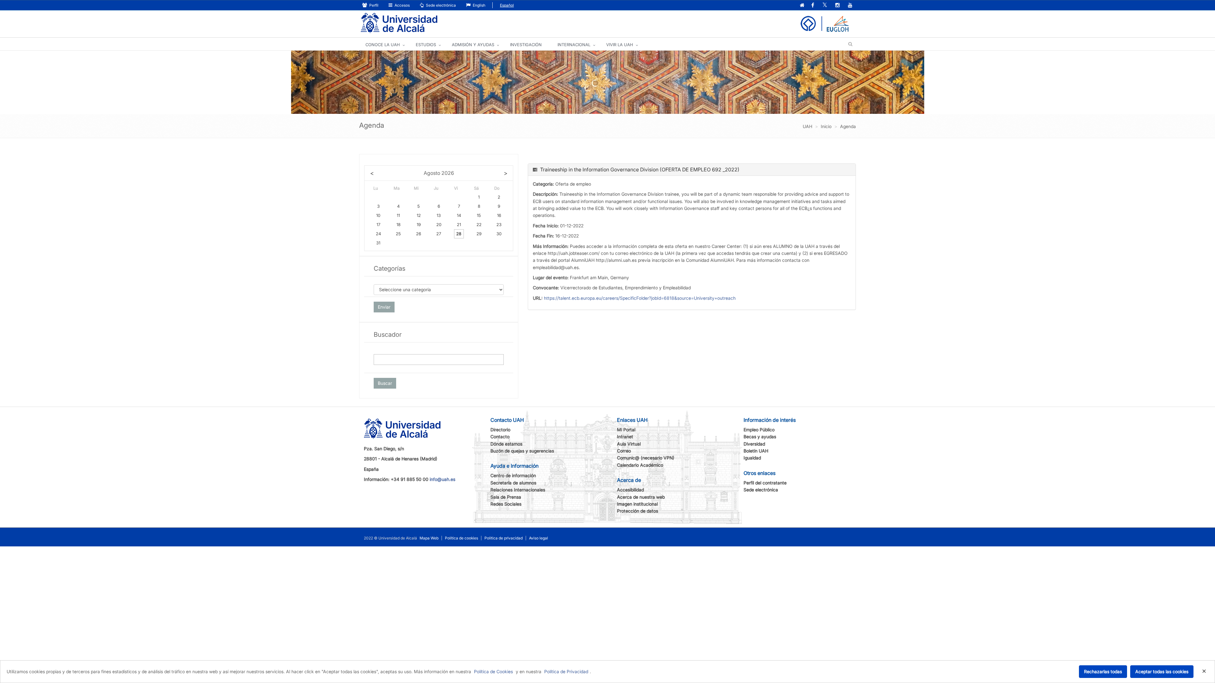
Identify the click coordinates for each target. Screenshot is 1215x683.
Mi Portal (626, 429)
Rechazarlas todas (1103, 671)
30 (499, 233)
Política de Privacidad (566, 671)
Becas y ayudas (760, 436)
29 (479, 233)
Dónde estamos (506, 443)
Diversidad (754, 443)
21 (459, 224)
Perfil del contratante (765, 482)
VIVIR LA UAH (619, 44)
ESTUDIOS (426, 44)
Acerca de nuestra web (641, 497)
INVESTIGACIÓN (526, 44)
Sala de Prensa (505, 497)
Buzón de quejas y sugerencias (522, 450)
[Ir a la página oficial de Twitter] (824, 5)
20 (438, 224)
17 (378, 224)
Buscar (385, 383)
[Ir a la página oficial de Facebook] (812, 5)
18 (398, 224)
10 (378, 215)
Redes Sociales (505, 504)
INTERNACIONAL (574, 44)
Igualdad (752, 457)
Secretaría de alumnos (513, 482)
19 (419, 224)
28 (458, 233)
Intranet (625, 436)
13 (439, 215)
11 (398, 215)
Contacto (499, 436)
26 (418, 233)
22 (479, 224)
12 (419, 215)
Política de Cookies (493, 671)
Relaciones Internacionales (517, 489)
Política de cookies (461, 538)
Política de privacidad (503, 538)
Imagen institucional (637, 504)
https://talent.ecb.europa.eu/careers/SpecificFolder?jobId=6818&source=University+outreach (640, 298)
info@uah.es (442, 479)
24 (378, 233)
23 (499, 224)
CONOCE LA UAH (382, 44)
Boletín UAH (756, 450)
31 (378, 242)
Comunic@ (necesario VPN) (645, 457)
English (478, 5)
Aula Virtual (629, 443)
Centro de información (513, 475)
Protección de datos (637, 511)
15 (479, 215)
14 (459, 215)
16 (499, 215)
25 (398, 233)
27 (438, 233)
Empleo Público (759, 429)
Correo (624, 450)
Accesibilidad (630, 489)
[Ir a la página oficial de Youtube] (850, 5)
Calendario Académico (640, 465)
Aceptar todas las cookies (1161, 671)
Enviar (384, 307)
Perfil (373, 5)
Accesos (402, 5)
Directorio (500, 429)
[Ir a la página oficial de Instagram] (837, 5)
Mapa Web (429, 538)
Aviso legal (538, 538)
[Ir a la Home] (399, 23)
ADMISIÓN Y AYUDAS (473, 44)
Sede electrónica (440, 5)
